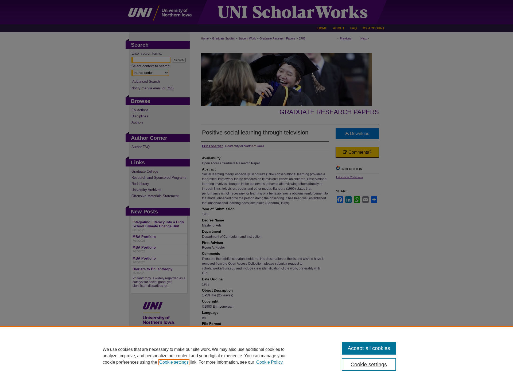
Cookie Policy (269, 362)
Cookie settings (174, 362)
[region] (256, 355)
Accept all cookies (369, 348)
